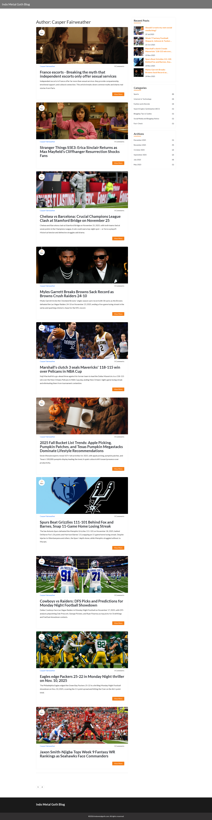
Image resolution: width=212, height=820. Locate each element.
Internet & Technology (154, 99)
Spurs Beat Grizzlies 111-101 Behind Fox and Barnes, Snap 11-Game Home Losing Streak (76, 524)
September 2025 (154, 155)
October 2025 (154, 150)
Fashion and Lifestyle (154, 104)
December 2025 (154, 140)
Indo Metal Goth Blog (16, 4)
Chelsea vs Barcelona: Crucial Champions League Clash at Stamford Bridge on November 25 (80, 218)
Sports (154, 94)
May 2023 (154, 164)
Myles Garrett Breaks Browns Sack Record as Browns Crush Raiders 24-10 (77, 293)
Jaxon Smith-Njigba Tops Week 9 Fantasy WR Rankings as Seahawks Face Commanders (77, 754)
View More (118, 94)
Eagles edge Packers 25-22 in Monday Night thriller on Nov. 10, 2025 (82, 678)
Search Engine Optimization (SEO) (154, 109)
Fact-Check (154, 123)
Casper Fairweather (47, 66)
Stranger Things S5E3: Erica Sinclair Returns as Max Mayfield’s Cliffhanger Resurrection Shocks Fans (80, 151)
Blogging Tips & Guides (154, 114)
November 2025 (154, 145)
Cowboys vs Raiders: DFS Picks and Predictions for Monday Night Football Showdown (81, 603)
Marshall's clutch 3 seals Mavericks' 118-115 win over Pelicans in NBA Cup (80, 369)
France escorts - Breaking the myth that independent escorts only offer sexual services (78, 74)
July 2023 (154, 160)
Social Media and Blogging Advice (154, 119)
